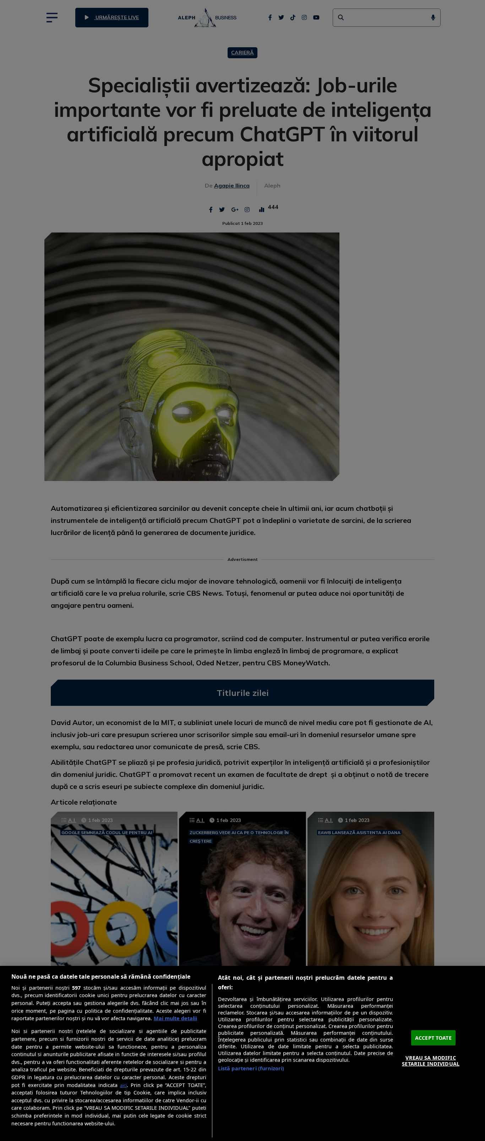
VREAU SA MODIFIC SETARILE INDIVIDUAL (430, 1060)
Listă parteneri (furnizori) (251, 1068)
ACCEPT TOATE (433, 1037)
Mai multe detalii (175, 1018)
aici (123, 1085)
